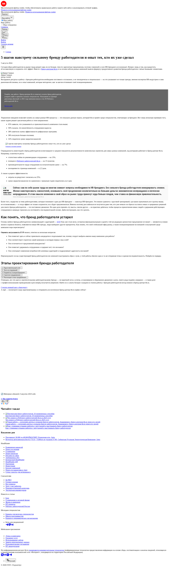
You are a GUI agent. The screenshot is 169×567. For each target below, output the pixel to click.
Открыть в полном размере (13, 146)
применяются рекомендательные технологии (46, 550)
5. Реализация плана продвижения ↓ (14, 277)
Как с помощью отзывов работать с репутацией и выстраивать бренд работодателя (38, 428)
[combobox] (11, 560)
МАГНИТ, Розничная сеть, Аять (42, 437)
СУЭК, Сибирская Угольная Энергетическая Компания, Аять (76, 439)
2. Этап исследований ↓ (10, 270)
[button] (3, 40)
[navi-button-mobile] (3, 47)
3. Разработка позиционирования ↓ (14, 272)
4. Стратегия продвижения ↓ (11, 275)
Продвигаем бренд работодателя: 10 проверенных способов (29, 416)
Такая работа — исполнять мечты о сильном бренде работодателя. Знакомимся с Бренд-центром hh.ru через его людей (52, 424)
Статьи (8, 52)
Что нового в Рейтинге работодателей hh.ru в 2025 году (27, 420)
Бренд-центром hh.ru (49, 69)
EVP (58, 222)
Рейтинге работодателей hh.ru (28, 161)
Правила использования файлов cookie (40, 12)
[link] (5, 34)
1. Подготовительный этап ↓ (11, 268)
